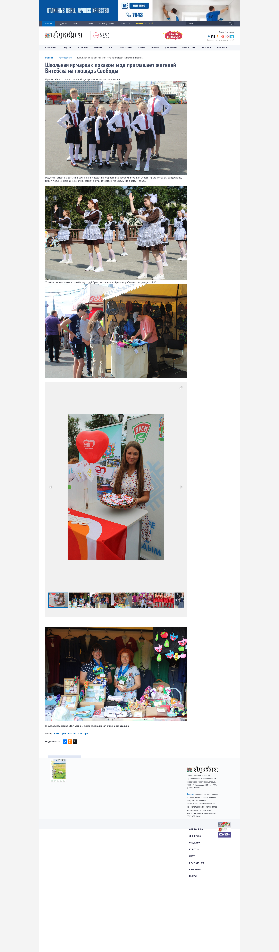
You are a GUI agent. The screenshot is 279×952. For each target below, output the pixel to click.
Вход (221, 32)
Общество (67, 47)
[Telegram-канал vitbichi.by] (232, 37)
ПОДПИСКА (62, 23)
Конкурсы (206, 47)
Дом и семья (171, 47)
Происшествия (125, 47)
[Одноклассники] (70, 741)
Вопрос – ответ (189, 47)
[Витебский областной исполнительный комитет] (224, 831)
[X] (75, 741)
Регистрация (229, 32)
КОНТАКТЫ (125, 23)
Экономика (83, 47)
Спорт (110, 47)
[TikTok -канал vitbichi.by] (213, 37)
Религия (141, 47)
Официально (51, 47)
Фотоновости (65, 57)
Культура (98, 47)
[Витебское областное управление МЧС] (224, 836)
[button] (181, 387)
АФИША (90, 23)
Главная (49, 57)
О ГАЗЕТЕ (76, 23)
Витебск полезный (144, 23)
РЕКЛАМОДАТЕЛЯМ (106, 23)
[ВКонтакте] (65, 741)
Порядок (190, 794)
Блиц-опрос (195, 869)
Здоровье (155, 47)
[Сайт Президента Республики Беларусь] (224, 825)
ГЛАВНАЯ (48, 23)
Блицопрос (222, 47)
